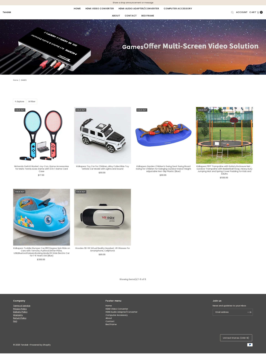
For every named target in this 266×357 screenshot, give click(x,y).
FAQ (15, 321)
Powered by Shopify (40, 344)
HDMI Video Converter (99, 8)
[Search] (232, 12)
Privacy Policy (20, 308)
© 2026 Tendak (20, 344)
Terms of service (21, 305)
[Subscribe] (249, 312)
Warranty (18, 315)
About (116, 15)
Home (77, 8)
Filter (32, 101)
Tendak (7, 12)
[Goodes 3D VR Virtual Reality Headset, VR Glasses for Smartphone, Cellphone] (102, 217)
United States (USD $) (236, 337)
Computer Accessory (178, 8)
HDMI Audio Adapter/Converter (139, 8)
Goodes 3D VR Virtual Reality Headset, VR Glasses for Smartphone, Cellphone (102, 249)
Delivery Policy (20, 311)
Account (241, 12)
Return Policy (19, 318)
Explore (20, 101)
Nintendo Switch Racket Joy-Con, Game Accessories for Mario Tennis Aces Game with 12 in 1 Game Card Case (41, 169)
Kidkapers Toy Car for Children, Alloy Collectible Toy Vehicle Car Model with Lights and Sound (102, 167)
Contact (131, 15)
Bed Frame (147, 15)
